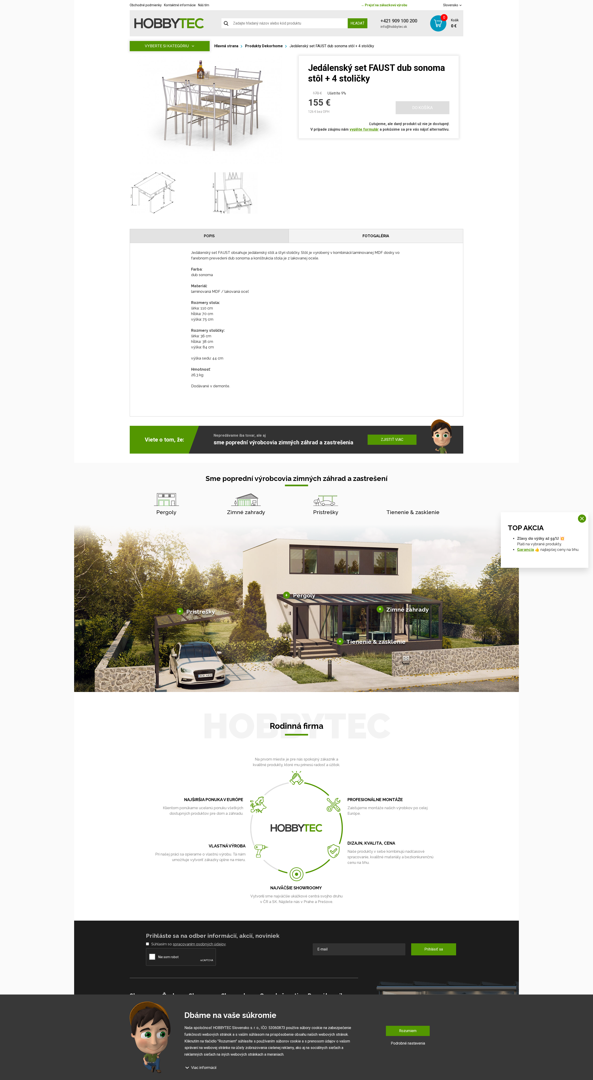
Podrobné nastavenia (408, 1043)
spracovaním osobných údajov (199, 944)
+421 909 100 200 (399, 21)
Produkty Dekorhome (264, 46)
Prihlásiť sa (433, 949)
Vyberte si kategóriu (167, 46)
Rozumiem (407, 1031)
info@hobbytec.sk (394, 26)
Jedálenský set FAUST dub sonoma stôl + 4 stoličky (332, 46)
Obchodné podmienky (146, 5)
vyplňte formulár (364, 129)
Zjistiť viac (392, 439)
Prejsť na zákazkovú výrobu (384, 5)
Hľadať (357, 23)
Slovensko (451, 5)
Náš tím (203, 5)
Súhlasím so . (188, 944)
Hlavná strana (226, 46)
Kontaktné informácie (180, 5)
